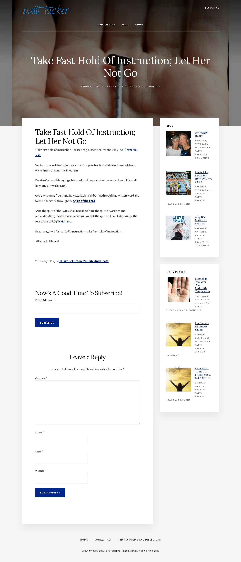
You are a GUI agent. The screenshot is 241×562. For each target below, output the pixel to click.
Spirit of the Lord (84, 201)
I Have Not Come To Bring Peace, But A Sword (203, 373)
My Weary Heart (201, 134)
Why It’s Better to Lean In (201, 220)
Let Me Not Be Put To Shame (202, 326)
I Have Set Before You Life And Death (84, 261)
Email (39, 451)
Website (39, 471)
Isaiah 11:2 (65, 221)
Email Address (43, 300)
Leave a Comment (148, 86)
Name (39, 432)
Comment (41, 378)
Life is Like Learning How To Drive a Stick (203, 177)
